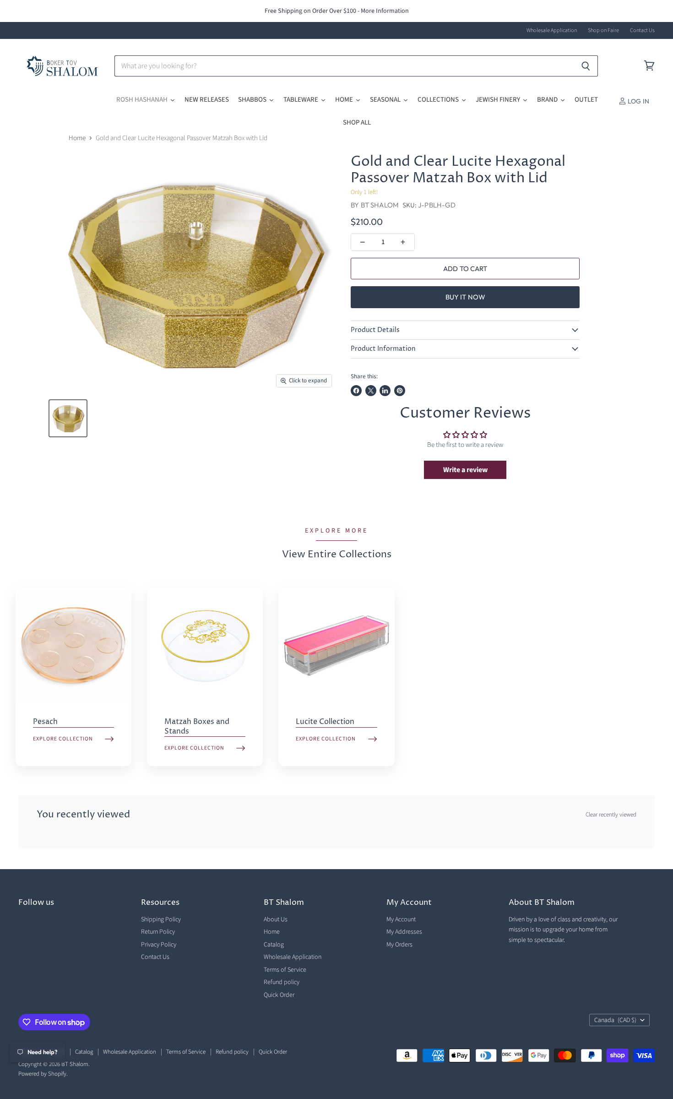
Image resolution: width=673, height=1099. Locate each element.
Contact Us (642, 30)
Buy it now (465, 297)
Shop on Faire (603, 30)
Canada (615, 1020)
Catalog (274, 944)
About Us (276, 919)
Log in (637, 101)
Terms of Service (285, 969)
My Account (401, 919)
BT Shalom (380, 205)
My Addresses (404, 931)
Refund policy (281, 982)
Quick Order (279, 995)
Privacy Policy (158, 944)
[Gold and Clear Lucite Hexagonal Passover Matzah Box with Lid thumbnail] (68, 418)
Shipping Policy (161, 919)
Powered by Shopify (42, 1074)
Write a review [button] (465, 470)
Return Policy (158, 931)
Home (77, 138)
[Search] (586, 65)
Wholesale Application (551, 30)
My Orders (399, 944)
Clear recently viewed (611, 814)
